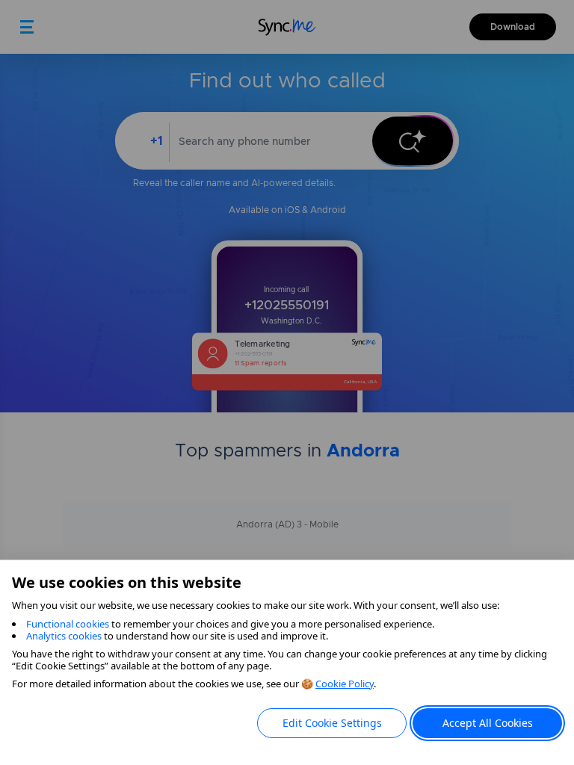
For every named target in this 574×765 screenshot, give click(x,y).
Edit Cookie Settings (332, 723)
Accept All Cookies (487, 723)
